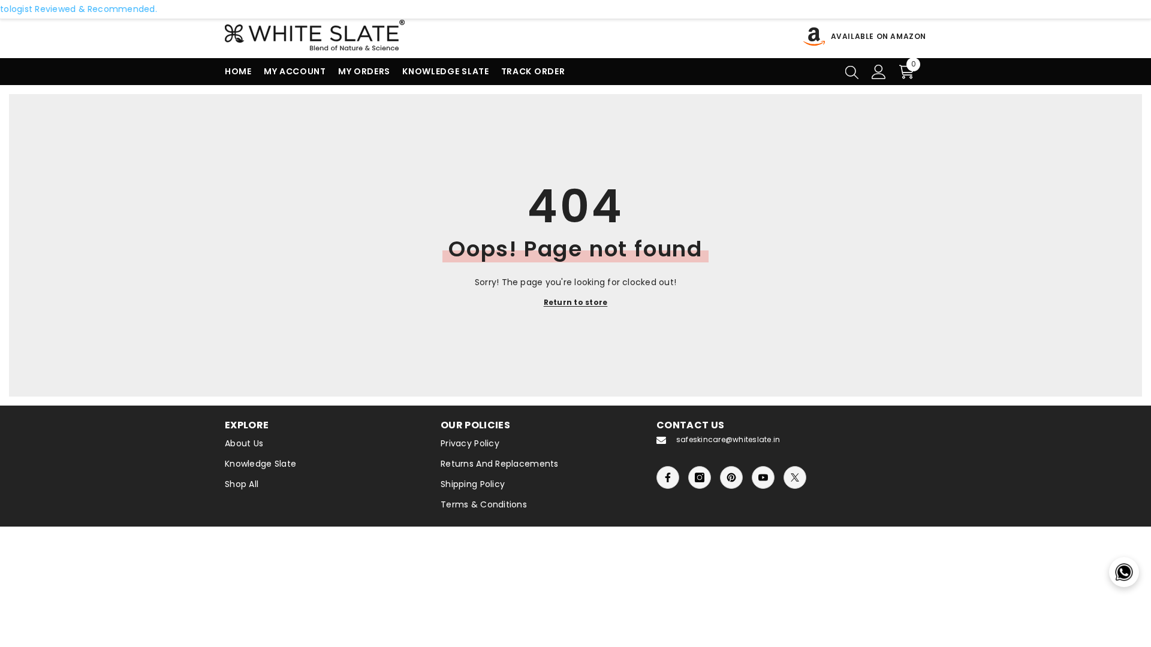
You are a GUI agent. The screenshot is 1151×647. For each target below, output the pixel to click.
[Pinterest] (731, 477)
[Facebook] (667, 477)
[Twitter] (795, 477)
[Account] (879, 72)
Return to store (576, 302)
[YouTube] (763, 477)
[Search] (852, 72)
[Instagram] (699, 477)
